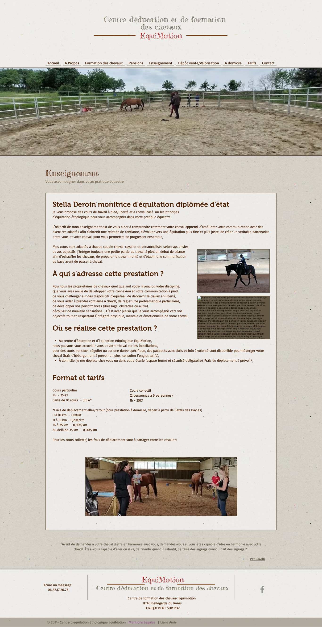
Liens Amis (168, 622)
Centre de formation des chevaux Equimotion (163, 598)
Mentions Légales (142, 622)
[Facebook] (262, 589)
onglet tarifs (148, 355)
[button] (160, 60)
